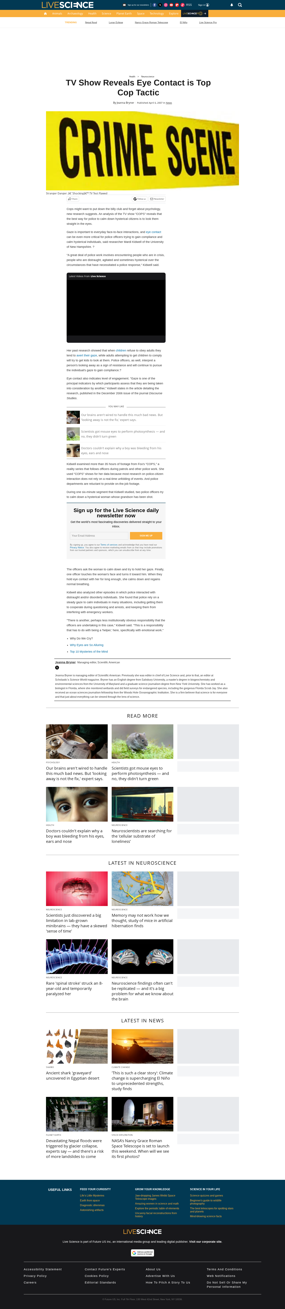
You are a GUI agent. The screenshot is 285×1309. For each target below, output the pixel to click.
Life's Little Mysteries (92, 1195)
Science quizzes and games (206, 1195)
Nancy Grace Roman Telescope (151, 22)
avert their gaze (87, 355)
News (169, 102)
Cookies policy (97, 1276)
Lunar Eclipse (116, 22)
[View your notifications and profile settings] (231, 5)
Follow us (141, 198)
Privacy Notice (77, 547)
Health (92, 13)
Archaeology (75, 13)
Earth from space (90, 1200)
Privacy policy (35, 1276)
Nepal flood (91, 22)
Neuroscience (147, 76)
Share (75, 198)
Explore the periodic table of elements (157, 1208)
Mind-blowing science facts (206, 1216)
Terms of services (109, 545)
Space (140, 13)
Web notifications (221, 1276)
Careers (30, 1282)
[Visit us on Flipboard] (177, 5)
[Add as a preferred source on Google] (142, 1253)
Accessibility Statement (43, 1269)
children (121, 350)
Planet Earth (124, 13)
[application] (116, 308)
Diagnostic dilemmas (92, 1205)
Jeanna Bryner (125, 102)
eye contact (153, 232)
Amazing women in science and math (157, 1203)
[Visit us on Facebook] (155, 5)
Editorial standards (100, 1282)
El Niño (183, 22)
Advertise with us (160, 1276)
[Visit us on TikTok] (183, 5)
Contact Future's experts (105, 1269)
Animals (57, 13)
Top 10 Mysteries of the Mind (89, 651)
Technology (157, 13)
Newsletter (159, 198)
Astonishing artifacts (92, 1210)
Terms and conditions (224, 1269)
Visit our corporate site (205, 1241)
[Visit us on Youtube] (171, 5)
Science (106, 13)
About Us (153, 1269)
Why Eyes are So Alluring (86, 645)
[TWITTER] (58, 667)
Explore (173, 13)
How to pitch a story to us (168, 1282)
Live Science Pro (208, 22)
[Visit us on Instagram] (166, 5)
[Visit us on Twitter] (160, 5)
